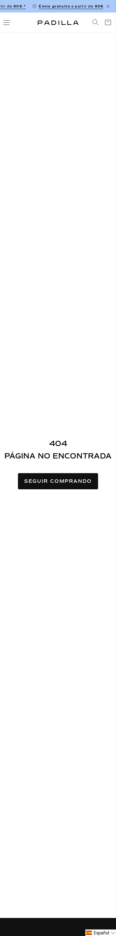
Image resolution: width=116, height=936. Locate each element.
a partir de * (72, 6)
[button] (100, 932)
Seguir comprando (58, 481)
